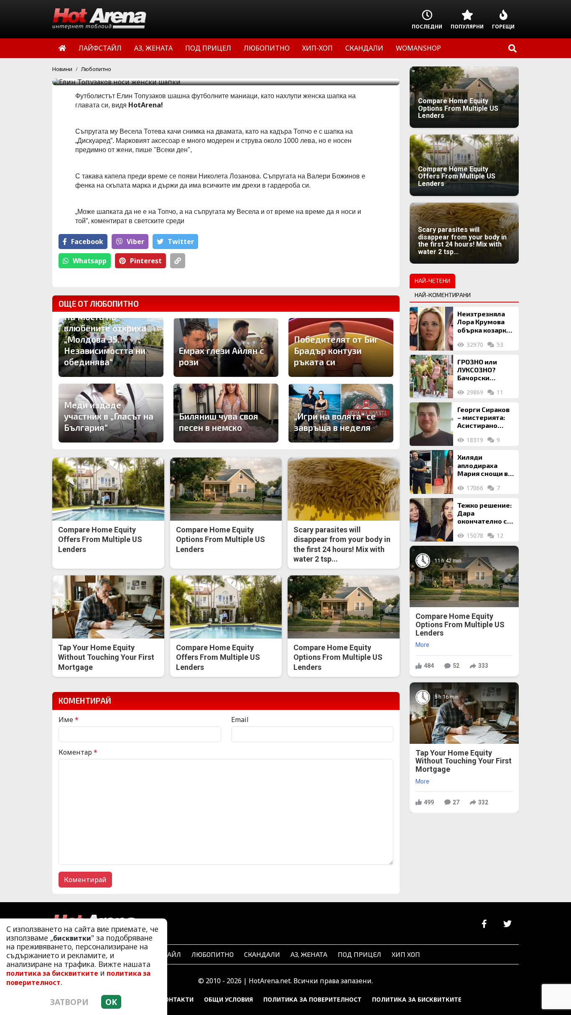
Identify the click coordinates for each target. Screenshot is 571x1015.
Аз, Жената (309, 954)
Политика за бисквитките (416, 999)
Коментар (78, 752)
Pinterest (146, 260)
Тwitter (181, 241)
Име (69, 719)
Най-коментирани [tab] (443, 294)
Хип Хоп (406, 954)
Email (240, 719)
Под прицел (359, 954)
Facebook (87, 241)
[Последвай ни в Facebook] (484, 924)
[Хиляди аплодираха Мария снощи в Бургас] (431, 472)
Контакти (177, 999)
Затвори (69, 1001)
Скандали (262, 954)
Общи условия (228, 999)
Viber (135, 241)
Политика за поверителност (312, 999)
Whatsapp (90, 260)
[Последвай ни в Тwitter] (507, 924)
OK (111, 1001)
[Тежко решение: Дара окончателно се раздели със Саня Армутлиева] (431, 520)
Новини (62, 69)
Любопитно (96, 69)
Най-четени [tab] (432, 280)
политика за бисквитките (52, 973)
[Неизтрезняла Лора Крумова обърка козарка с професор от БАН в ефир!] (431, 328)
